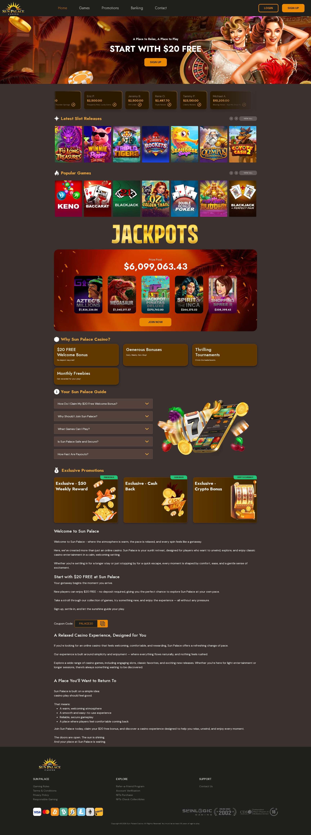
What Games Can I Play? (74, 429)
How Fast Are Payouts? (73, 454)
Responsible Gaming (45, 799)
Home (62, 8)
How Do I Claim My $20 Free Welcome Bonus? (87, 404)
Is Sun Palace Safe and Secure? (78, 441)
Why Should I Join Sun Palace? (77, 416)
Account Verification (128, 790)
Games (84, 8)
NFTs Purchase (124, 795)
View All (248, 118)
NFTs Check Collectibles (130, 799)
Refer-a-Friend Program (130, 786)
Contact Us (206, 786)
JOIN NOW (155, 322)
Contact (161, 8)
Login (268, 8)
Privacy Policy (41, 795)
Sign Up (293, 8)
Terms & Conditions (45, 790)
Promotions (110, 8)
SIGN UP (155, 62)
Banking (137, 8)
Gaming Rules (41, 786)
